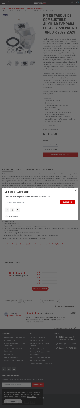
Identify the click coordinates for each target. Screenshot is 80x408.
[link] (7, 210)
